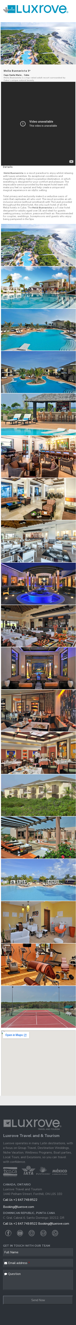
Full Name (11, 1252)
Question (14, 1274)
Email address (19, 1263)
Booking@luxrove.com (18, 1207)
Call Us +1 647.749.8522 (20, 1200)
